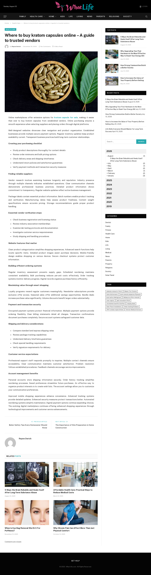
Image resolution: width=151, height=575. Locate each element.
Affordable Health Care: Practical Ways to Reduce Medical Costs (72, 491)
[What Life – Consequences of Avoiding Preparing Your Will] (75, 6)
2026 (109, 151)
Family (22, 16)
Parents (100, 16)
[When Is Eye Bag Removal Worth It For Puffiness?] (27, 512)
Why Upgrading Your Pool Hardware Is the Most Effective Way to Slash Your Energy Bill (132, 53)
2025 (109, 180)
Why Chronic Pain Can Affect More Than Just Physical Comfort (73, 529)
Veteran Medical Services (133, 309)
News (89, 16)
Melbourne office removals (132, 297)
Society (127, 16)
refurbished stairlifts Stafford (115, 303)
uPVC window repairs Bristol (114, 309)
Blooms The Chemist (130, 291)
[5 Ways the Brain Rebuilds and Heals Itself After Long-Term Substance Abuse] (27, 474)
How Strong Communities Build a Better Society (133, 66)
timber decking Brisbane (131, 306)
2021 (109, 198)
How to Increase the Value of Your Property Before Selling (132, 79)
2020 (109, 202)
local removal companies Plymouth (130, 294)
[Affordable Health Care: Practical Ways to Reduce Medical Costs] (75, 474)
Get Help (75, 561)
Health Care (36, 16)
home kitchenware (112, 294)
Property (108, 264)
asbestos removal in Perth (114, 291)
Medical (108, 253)
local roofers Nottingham (113, 297)
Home (51, 16)
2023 (109, 189)
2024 (109, 185)
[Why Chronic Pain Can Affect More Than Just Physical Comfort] (75, 512)
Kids (62, 16)
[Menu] (5, 16)
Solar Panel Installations (113, 306)
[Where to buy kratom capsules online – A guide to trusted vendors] (51, 81)
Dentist (108, 222)
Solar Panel (109, 275)
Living (80, 16)
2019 (109, 206)
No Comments (46, 46)
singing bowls (131, 303)
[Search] (146, 16)
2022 (109, 193)
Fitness (108, 230)
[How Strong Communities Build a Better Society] (111, 68)
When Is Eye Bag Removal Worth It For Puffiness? (22, 529)
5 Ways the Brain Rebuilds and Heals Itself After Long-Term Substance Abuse (24, 491)
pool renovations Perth (123, 300)
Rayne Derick (16, 46)
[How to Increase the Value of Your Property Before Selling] (111, 81)
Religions (114, 16)
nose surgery (110, 300)
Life (71, 16)
